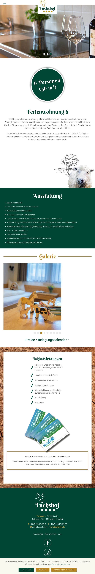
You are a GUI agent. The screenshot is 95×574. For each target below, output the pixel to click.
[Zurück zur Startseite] (47, 6)
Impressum (38, 534)
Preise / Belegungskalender (46, 340)
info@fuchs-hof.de (39, 527)
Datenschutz (50, 534)
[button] (4, 4)
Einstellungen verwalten (64, 570)
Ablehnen (42, 570)
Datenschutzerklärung (61, 564)
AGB (60, 534)
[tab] (44, 54)
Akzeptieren (26, 570)
